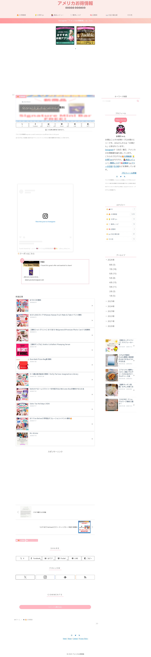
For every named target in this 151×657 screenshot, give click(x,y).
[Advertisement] (75, 67)
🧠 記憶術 (121, 229)
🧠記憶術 (124, 163)
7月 (112, 269)
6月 (112, 273)
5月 (112, 278)
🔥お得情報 (126, 156)
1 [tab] (75, 49)
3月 (112, 287)
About (70, 639)
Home (65, 639)
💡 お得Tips (121, 219)
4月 (112, 282)
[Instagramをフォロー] (45, 577)
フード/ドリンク (32, 540)
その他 (116, 166)
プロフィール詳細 (129, 173)
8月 (112, 264)
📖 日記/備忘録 (121, 234)
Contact (75, 639)
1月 (112, 296)
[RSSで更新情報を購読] (85, 577)
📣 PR (121, 209)
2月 (112, 291)
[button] (88, 125)
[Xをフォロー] (25, 577)
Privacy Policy (83, 639)
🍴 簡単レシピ (121, 224)
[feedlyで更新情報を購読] (65, 577)
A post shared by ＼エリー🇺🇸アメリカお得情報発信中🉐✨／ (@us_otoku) (43, 248)
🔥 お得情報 (21, 540)
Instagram (109, 149)
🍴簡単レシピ (113, 163)
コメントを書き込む (55, 607)
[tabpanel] (65, 35)
